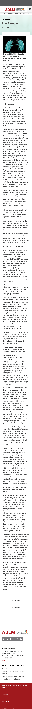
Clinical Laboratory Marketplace (11, 679)
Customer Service (6, 701)
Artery (3, 698)
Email (3, 660)
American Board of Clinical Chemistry (13, 676)
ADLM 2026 (5, 694)
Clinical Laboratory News (17, 14)
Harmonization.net (7, 669)
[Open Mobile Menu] (29, 9)
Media (3, 705)
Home (3, 14)
